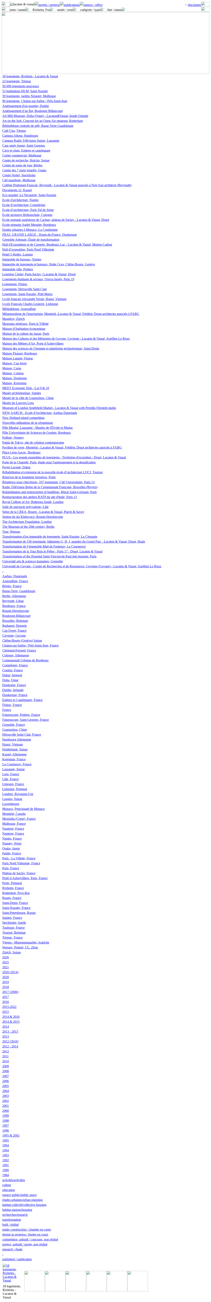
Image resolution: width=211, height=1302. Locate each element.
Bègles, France (12, 586)
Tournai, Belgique (14, 932)
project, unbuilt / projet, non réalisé (24, 1244)
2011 (5, 1056)
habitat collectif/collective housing (24, 1205)
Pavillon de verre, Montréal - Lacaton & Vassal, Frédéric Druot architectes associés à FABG (62, 447)
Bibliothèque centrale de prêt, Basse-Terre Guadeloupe (37, 125)
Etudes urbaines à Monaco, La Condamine (30, 229)
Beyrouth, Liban (13, 601)
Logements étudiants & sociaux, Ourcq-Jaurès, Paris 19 (38, 279)
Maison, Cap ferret (14, 363)
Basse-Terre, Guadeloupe (18, 591)
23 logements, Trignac (16, 81)
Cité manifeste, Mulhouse (18, 180)
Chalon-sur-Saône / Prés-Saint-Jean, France (30, 645)
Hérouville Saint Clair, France (21, 734)
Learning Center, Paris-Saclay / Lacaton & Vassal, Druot (39, 274)
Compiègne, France (15, 665)
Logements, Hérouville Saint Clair (24, 289)
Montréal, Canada (14, 813)
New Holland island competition (23, 417)
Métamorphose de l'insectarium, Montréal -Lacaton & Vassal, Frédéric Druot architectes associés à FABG (70, 314)
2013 (5, 1036)
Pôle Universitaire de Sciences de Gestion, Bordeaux (36, 432)
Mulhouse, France (14, 823)
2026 (5, 957)
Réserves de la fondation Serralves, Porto (29, 477)
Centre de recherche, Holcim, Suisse (25, 160)
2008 (5, 1071)
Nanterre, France (13, 828)
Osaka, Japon (11, 848)
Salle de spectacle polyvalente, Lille (25, 507)
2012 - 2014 (10, 1046)
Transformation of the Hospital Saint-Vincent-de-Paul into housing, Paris (49, 556)
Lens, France (10, 774)
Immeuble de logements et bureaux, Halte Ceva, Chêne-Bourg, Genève (48, 264)
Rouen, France (11, 898)
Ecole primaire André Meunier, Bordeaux (29, 224)
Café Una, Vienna (14, 130)
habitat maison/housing (17, 1209)
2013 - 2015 (10, 1031)
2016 (5, 1002)
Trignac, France (12, 937)
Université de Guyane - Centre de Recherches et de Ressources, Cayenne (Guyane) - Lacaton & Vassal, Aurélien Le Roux (81, 566)
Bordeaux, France (14, 606)
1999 (5, 1115)
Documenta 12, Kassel (17, 190)
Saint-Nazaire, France (16, 908)
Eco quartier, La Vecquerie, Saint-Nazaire (29, 195)
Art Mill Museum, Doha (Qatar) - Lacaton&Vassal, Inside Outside (45, 116)
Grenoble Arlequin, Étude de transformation (30, 239)
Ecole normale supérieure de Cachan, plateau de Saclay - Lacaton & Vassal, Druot (55, 220)
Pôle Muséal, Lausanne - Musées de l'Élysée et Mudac (37, 427)
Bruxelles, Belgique (15, 620)
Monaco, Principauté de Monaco (23, 809)
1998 (5, 1120)
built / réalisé (10, 1224)
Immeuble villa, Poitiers (17, 269)
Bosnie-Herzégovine (15, 611)
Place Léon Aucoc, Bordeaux (21, 452)
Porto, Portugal (12, 883)
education (8, 1190)
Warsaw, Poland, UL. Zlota (20, 947)
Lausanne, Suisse (13, 769)
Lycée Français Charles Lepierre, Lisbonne (30, 304)
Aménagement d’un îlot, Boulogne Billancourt (32, 111)
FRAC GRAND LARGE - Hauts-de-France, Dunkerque (39, 234)
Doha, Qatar (10, 680)
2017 (5, 997)
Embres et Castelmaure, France (22, 700)
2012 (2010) (10, 1041)
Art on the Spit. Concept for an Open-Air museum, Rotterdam (42, 121)
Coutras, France (12, 670)
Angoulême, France (15, 581)
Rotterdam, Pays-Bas (16, 893)
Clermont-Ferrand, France (19, 650)
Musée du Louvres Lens (18, 403)
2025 (5, 962)
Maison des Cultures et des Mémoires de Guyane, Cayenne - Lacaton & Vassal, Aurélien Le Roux (66, 338)
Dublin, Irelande (12, 690)
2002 (5, 1101)
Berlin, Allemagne (14, 596)
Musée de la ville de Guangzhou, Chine (28, 398)
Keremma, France (14, 759)
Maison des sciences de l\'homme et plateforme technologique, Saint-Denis (50, 348)
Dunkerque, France (14, 695)
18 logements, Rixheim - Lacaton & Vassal (30, 76)
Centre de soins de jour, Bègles (22, 165)
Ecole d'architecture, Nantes (20, 200)
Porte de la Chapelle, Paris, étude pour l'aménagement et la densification (49, 462)
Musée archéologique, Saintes (21, 393)
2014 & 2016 (11, 1016)
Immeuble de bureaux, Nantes (21, 259)
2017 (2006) (10, 992)
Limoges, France (13, 784)
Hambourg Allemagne (16, 739)
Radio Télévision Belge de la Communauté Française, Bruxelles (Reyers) (49, 487)
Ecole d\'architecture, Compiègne (23, 205)
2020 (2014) (10, 972)
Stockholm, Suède (14, 922)
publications (72, 5)
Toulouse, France (13, 927)
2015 (5, 1011)
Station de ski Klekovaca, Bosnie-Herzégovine (32, 516)
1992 (5, 1160)
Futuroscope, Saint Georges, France (25, 719)
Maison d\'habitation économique (23, 328)
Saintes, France (12, 917)
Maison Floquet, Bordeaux (19, 353)
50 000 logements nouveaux (20, 86)
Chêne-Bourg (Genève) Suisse (22, 640)
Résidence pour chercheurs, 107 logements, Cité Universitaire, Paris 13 (48, 482)
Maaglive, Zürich (13, 318)
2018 (5, 987)
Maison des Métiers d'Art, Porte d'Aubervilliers (32, 343)
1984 (5, 1175)
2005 (5, 1086)
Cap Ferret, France (14, 630)
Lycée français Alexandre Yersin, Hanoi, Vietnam (34, 299)
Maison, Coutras (13, 373)
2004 (5, 1091)
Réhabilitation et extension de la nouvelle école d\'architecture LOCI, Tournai (52, 472)
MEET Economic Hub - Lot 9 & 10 (25, 388)
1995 (5, 1140)
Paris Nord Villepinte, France (21, 863)
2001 (5, 1106)
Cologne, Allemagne (15, 655)
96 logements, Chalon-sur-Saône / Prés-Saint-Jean (34, 101)
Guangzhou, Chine (14, 729)
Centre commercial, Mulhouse (21, 155)
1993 (5, 1155)
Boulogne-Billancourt (16, 615)
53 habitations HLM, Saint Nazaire (25, 91)
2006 (5, 1081)
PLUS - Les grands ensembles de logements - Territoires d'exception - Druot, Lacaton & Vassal (64, 457)
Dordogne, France (14, 685)
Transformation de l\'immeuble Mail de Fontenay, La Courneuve (44, 546)
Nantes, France (12, 838)
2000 (5, 1110)
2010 (5, 1061)
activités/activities (13, 1180)
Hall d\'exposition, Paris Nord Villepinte (28, 249)
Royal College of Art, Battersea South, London (32, 502)
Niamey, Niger (11, 843)
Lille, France (10, 779)
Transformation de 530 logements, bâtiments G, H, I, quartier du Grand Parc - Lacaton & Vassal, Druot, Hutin (73, 541)
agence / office (93, 5)
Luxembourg (10, 804)
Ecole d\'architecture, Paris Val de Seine (28, 210)
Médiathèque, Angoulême (19, 309)
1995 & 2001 (11, 1135)
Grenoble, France (13, 724)
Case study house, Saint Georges (23, 145)
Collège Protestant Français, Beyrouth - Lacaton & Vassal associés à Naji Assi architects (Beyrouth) (66, 185)
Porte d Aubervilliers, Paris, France (25, 878)
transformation (11, 1219)
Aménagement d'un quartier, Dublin (25, 106)
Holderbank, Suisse (15, 749)
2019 (5, 982)
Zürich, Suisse (11, 952)
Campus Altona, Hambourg (20, 135)
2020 (5, 977)
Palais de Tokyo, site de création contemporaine (33, 442)
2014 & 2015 (11, 1021)
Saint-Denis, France (15, 903)
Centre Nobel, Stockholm (18, 175)
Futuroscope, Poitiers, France (21, 714)
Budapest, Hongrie (14, 625)
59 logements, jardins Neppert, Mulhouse (29, 96)
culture (6, 1185)
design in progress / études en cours (25, 1234)
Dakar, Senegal (12, 675)
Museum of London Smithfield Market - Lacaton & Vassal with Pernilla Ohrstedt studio (59, 408)
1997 (5, 1125)
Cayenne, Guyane (14, 635)
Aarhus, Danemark (14, 576)
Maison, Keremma (14, 383)
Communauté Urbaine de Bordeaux (25, 660)
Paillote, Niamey (13, 437)
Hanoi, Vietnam (12, 744)
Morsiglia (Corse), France (19, 818)
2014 (5, 1026)
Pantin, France (11, 853)
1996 (5, 1130)
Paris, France (10, 868)
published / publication (17, 1259)
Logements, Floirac (14, 284)
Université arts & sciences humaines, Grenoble (32, 561)
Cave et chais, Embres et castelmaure (26, 150)
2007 (5, 1076)
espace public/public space (19, 1195)
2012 (5, 1051)
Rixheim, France (13, 888)
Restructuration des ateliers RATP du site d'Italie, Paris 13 (39, 497)
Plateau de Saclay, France (18, 873)
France (6, 710)
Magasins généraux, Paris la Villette (25, 323)
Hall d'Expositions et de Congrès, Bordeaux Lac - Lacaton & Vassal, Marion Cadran (57, 244)
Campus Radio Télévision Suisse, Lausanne (30, 140)
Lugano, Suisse (12, 799)
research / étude (12, 1249)
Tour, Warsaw (11, 531)
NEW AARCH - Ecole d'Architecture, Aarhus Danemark (39, 413)
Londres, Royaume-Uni (17, 794)
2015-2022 (9, 1007)
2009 (5, 1066)
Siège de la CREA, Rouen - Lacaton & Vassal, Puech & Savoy (43, 512)
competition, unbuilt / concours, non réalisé (30, 1239)
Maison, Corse (11, 368)
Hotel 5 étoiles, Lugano (17, 254)
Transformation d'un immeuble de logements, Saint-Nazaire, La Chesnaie (49, 536)
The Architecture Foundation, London (27, 521)
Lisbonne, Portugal (14, 789)
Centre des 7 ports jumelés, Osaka (24, 170)
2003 (5, 1096)
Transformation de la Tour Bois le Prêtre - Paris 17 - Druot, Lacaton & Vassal (52, 551)
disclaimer (194, 5)
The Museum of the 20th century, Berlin (28, 526)
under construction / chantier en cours (26, 1229)
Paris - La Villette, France (18, 858)
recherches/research (15, 1214)
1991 (5, 1165)
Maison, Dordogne (14, 378)
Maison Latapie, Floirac (17, 358)
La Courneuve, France (17, 764)
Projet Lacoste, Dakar (16, 467)
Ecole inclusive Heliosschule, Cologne (27, 215)
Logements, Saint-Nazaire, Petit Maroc (27, 294)
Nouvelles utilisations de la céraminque (27, 422)
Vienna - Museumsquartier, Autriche (25, 942)
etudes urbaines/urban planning (22, 1200)
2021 (5, 967)
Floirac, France (12, 705)
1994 (5, 1145)
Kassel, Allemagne (14, 754)
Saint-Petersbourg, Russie (19, 912)
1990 (5, 1170)
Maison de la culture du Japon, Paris (25, 333)
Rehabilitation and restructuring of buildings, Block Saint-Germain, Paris (49, 492)
